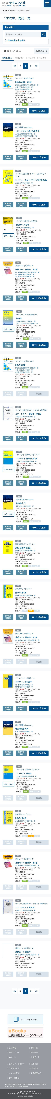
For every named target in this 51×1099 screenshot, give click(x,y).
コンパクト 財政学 (24, 773)
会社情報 (12, 1048)
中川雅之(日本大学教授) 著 (25, 227)
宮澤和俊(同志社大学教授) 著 (25, 321)
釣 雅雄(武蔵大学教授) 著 (24, 685)
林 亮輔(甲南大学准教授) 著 (24, 274)
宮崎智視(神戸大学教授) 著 (24, 687)
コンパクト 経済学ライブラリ (27, 455)
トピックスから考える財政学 (27, 131)
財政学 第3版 (20, 818)
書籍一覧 (34, 1048)
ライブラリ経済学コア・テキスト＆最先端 (30, 410)
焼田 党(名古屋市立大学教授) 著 (27, 323)
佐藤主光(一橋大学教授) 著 (24, 731)
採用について (14, 1052)
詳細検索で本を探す (17, 40)
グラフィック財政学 (23, 682)
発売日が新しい (7, 58)
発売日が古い (19, 58)
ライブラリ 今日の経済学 (25, 315)
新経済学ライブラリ (22, 589)
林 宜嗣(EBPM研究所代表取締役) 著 (27, 272)
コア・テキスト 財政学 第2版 (28, 414)
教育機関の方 (36, 1073)
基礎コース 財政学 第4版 (26, 270)
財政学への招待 (22, 225)
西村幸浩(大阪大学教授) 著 (25, 506)
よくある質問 (14, 1073)
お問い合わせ (14, 1078)
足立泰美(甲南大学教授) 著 (24, 183)
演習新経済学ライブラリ (24, 544)
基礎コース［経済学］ (23, 266)
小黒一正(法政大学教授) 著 (24, 87)
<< (14, 66)
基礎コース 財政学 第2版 (26, 863)
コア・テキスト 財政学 (25, 907)
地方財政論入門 (21, 729)
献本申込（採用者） (8, 111)
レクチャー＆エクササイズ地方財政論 (31, 180)
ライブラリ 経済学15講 (23, 78)
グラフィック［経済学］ (24, 678)
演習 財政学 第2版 (23, 548)
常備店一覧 (35, 1057)
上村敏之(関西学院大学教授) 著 (25, 134)
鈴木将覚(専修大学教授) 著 (24, 89)
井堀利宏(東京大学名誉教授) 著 (25, 551)
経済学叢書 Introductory (23, 127)
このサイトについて (17, 1064)
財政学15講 (20, 365)
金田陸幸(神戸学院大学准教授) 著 (26, 136)
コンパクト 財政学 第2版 (26, 458)
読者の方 (34, 1064)
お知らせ (12, 1057)
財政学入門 (21, 503)
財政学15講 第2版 (23, 82)
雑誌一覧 (34, 1052)
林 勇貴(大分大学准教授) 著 (24, 276)
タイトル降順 (41, 58)
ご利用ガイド (14, 1068)
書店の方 (34, 1068)
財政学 (19, 318)
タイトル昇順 (30, 58)
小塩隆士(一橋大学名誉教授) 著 (25, 417)
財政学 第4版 (20, 592)
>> (36, 66)
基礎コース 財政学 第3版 (26, 637)
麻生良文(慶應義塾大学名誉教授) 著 (26, 85)
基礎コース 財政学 (23, 952)
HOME (5, 11)
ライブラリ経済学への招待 (26, 221)
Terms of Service (18, 1086)
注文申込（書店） (21, 111)
